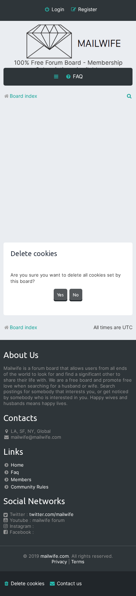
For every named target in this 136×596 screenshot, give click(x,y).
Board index (23, 327)
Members (21, 479)
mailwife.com (54, 556)
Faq (15, 472)
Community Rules (29, 487)
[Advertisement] (68, 175)
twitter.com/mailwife (51, 514)
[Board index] (68, 42)
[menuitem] (74, 76)
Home (17, 465)
